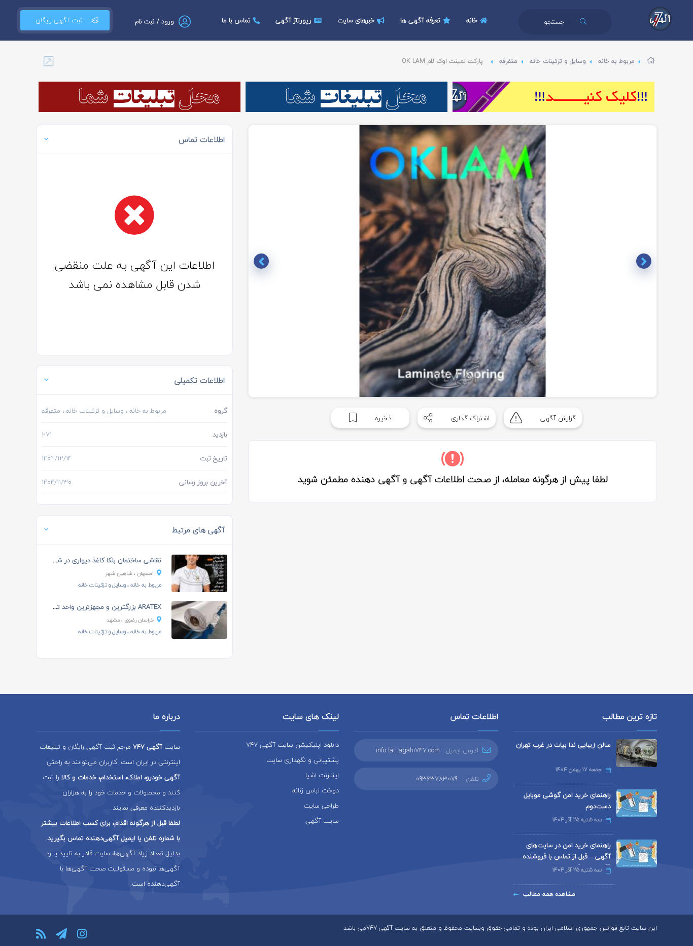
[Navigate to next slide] (261, 261)
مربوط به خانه (616, 61)
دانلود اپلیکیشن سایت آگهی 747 (292, 744)
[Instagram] (82, 933)
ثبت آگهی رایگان (59, 20)
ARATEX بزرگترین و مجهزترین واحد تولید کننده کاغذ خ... (82, 606)
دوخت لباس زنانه (315, 790)
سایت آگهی (322, 820)
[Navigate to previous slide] (643, 261)
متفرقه (508, 61)
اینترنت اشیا (322, 775)
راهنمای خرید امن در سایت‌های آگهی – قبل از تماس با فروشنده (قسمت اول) (567, 856)
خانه (471, 20)
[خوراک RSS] (41, 933)
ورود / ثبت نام (154, 21)
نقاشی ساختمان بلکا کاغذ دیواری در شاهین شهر (95, 560)
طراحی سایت (321, 805)
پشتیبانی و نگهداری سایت (302, 760)
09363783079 (437, 778)
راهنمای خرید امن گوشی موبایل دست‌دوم (567, 800)
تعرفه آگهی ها (420, 20)
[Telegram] (61, 933)
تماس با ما (236, 20)
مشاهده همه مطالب (549, 894)
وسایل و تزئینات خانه (558, 61)
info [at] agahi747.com (408, 750)
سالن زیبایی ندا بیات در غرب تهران (563, 744)
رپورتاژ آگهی (293, 20)
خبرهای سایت (355, 20)
